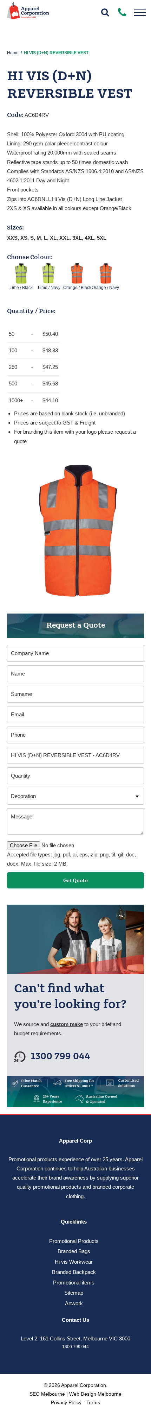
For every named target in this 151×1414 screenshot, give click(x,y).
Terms (93, 1402)
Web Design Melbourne (95, 1394)
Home (13, 52)
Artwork (74, 1303)
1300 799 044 (60, 1056)
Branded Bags (74, 1251)
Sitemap (73, 1293)
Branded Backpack (74, 1272)
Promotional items (73, 1283)
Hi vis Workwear (74, 1262)
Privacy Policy (66, 1402)
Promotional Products (74, 1241)
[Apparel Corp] (28, 13)
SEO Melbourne (47, 1394)
